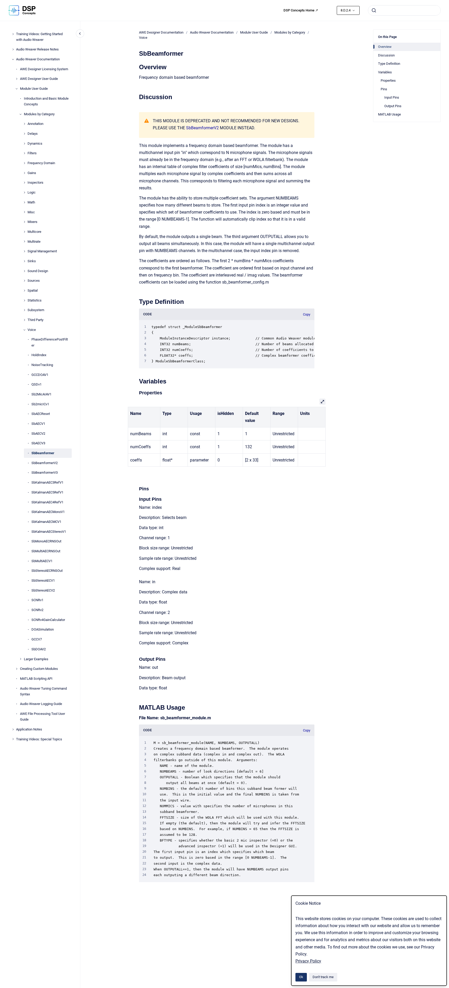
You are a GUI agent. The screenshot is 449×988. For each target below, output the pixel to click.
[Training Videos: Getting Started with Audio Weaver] (13, 34)
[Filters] (24, 153)
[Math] (24, 202)
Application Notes (29, 729)
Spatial (33, 290)
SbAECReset (40, 414)
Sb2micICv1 (40, 404)
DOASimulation (42, 630)
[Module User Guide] (17, 89)
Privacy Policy (308, 961)
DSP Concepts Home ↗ (300, 10)
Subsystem (36, 310)
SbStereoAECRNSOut (47, 571)
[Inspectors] (24, 183)
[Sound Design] (24, 271)
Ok (301, 977)
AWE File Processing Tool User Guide (42, 716)
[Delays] (24, 134)
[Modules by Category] (20, 114)
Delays (33, 134)
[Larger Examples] (20, 659)
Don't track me (323, 977)
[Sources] (24, 281)
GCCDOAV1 (39, 375)
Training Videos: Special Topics (39, 739)
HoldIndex (38, 355)
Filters (32, 153)
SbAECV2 (38, 433)
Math (31, 202)
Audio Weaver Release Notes (37, 50)
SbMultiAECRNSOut (45, 551)
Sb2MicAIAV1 (41, 394)
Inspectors (35, 183)
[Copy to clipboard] (136, 66)
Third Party (35, 320)
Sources (34, 281)
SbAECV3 (38, 443)
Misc (31, 212)
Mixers (32, 222)
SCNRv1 (37, 600)
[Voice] (24, 330)
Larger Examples (36, 659)
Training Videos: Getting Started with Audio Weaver (39, 37)
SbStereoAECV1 (43, 580)
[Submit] (374, 10)
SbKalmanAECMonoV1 (48, 512)
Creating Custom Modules (39, 669)
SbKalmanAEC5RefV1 (47, 492)
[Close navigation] (80, 33)
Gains (32, 173)
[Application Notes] (13, 729)
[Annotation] (24, 124)
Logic (32, 192)
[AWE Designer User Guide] (17, 79)
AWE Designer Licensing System (44, 69)
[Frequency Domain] (24, 163)
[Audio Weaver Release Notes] (13, 49)
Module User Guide (34, 89)
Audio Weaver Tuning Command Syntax (43, 691)
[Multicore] (24, 232)
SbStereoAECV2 (43, 590)
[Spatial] (24, 290)
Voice (32, 330)
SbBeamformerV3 (44, 473)
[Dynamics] (24, 144)
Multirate (34, 241)
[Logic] (24, 192)
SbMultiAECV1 (41, 561)
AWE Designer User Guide (39, 79)
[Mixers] (24, 222)
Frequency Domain (41, 163)
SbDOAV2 (38, 649)
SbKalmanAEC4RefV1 (47, 502)
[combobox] (404, 10)
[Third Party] (24, 320)
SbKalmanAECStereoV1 (48, 532)
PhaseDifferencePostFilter (49, 342)
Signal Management (42, 251)
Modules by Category (39, 114)
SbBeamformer (42, 453)
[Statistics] (24, 300)
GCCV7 (36, 639)
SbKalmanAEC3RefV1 (47, 482)
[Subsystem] (24, 310)
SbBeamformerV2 (44, 463)
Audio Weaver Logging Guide (41, 704)
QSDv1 (36, 384)
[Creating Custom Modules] (17, 669)
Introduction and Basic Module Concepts (46, 101)
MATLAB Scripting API (36, 679)
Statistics (35, 300)
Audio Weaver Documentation (38, 59)
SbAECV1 (38, 424)
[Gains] (24, 173)
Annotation (35, 124)
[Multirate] (24, 241)
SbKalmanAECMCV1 (46, 522)
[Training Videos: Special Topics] (13, 739)
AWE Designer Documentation (161, 32)
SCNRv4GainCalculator (48, 620)
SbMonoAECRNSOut (46, 541)
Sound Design (38, 271)
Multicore (34, 232)
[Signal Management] (24, 251)
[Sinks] (24, 261)
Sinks (32, 261)
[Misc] (24, 212)
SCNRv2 (37, 610)
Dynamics (35, 143)
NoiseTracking (42, 365)
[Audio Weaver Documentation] (13, 59)
